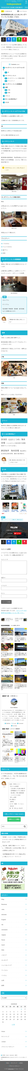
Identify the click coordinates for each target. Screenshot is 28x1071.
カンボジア (4, 960)
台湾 (2, 980)
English (3, 919)
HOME (3, 1055)
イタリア (4, 955)
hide (18, 64)
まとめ (6, 102)
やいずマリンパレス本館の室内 (14, 78)
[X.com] (10, 533)
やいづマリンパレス (9, 75)
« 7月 (13, 1024)
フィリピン (4, 970)
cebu (2, 909)
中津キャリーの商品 (14, 819)
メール (4, 585)
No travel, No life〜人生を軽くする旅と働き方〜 (12, 7)
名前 (3, 577)
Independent (14, 4)
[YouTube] (17, 533)
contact (3, 1041)
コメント (4, 559)
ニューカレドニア (6, 965)
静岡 (3, 11)
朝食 (7, 92)
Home (3, 1031)
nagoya (3, 935)
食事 (5, 87)
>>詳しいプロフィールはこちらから (14, 814)
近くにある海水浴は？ (10, 99)
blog (2, 899)
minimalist (4, 929)
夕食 (7, 90)
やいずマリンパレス (7, 519)
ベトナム (4, 975)
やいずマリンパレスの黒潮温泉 (12, 84)
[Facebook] (20, 723)
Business (4, 904)
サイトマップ (5, 1036)
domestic (4, 914)
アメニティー (10, 80)
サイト (3, 593)
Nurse (3, 940)
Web (2, 950)
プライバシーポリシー (7, 1046)
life (2, 924)
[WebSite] (7, 723)
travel (3, 945)
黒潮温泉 (20, 519)
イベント (6, 95)
